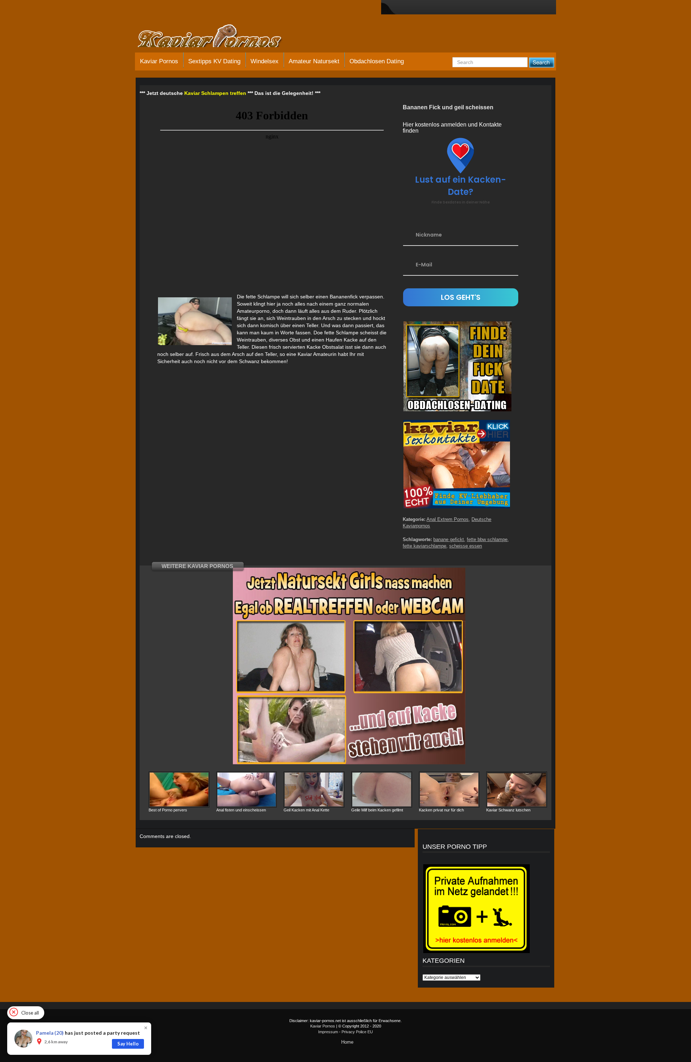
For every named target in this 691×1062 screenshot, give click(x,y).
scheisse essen (465, 546)
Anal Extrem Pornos (447, 519)
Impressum (328, 1032)
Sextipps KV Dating (214, 61)
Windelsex (264, 61)
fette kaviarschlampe (424, 546)
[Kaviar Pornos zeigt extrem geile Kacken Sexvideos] (218, 36)
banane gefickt (448, 539)
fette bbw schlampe (487, 539)
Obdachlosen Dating (376, 61)
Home (347, 1042)
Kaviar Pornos (159, 61)
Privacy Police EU (357, 1032)
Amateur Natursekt (314, 61)
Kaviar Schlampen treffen (215, 93)
